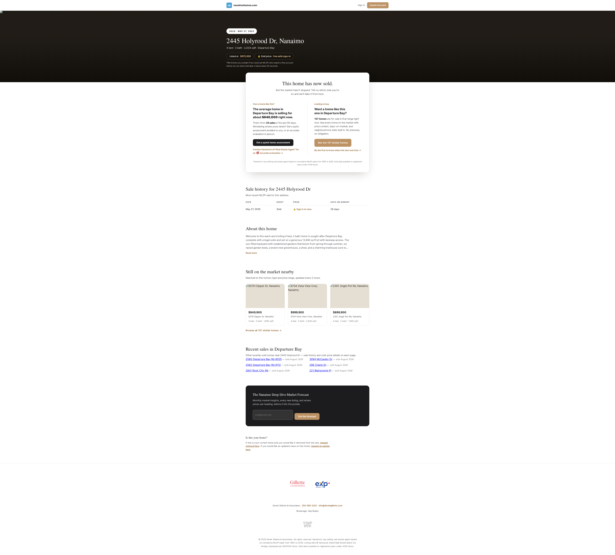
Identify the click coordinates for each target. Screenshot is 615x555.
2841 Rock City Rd (257, 370)
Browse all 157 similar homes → (264, 330)
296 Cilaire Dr (317, 364)
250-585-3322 (309, 505)
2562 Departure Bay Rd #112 (263, 364)
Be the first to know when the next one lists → (337, 150)
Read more (251, 253)
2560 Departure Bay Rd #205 (264, 359)
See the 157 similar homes (333, 142)
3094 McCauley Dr (320, 359)
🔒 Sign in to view (302, 209)
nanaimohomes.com (242, 5)
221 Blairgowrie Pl (320, 370)
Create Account (378, 5)
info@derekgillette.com (330, 505)
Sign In (361, 5)
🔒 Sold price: (274, 56)
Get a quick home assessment (273, 142)
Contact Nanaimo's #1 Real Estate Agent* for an (276, 151)
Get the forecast (307, 416)
